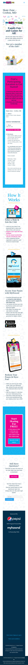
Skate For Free (14, 441)
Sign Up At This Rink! (13, 129)
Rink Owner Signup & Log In (14, 635)
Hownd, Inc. (14, 647)
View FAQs (14, 476)
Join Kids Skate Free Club (14, 51)
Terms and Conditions (14, 639)
